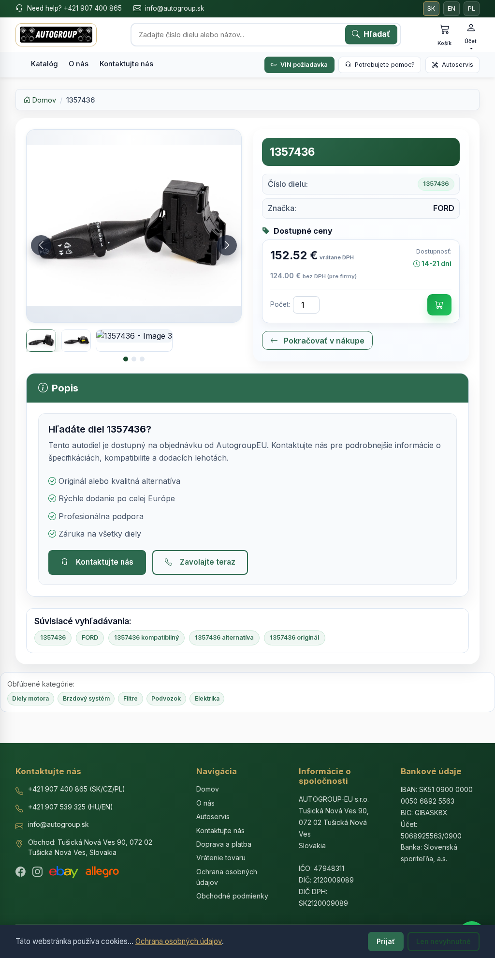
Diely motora (30, 698)
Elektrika (207, 698)
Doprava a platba (223, 844)
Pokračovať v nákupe (323, 340)
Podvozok (166, 698)
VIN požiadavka (304, 64)
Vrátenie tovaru (221, 857)
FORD (90, 637)
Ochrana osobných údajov (178, 941)
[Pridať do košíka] (439, 304)
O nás (78, 64)
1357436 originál (294, 637)
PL (471, 8)
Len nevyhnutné (443, 941)
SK (431, 8)
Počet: (280, 304)
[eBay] (63, 872)
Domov (43, 100)
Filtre (130, 698)
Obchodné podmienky (232, 896)
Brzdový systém (86, 698)
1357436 (53, 637)
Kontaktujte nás (126, 64)
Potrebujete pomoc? (385, 64)
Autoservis (457, 64)
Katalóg (44, 64)
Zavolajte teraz (207, 562)
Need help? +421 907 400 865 (74, 8)
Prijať (386, 941)
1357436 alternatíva (224, 637)
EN (451, 8)
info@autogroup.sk (174, 8)
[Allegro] (102, 872)
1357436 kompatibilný (146, 637)
